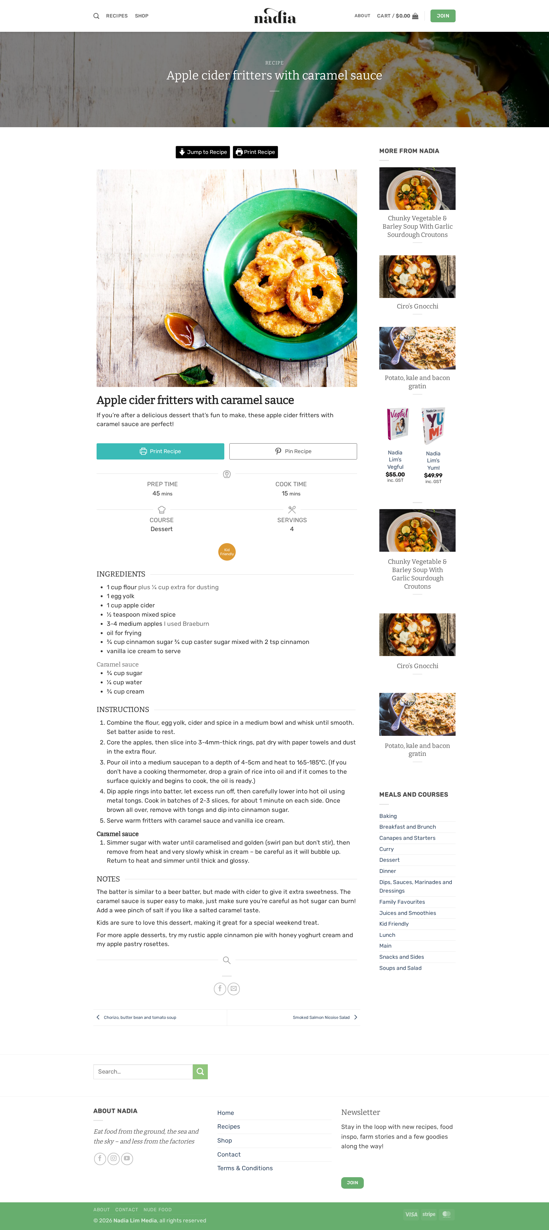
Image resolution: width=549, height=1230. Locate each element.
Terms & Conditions (245, 1168)
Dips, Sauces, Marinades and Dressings (415, 886)
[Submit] (200, 1071)
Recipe (274, 63)
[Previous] (379, 451)
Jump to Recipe (206, 152)
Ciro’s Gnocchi (417, 306)
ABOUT (362, 15)
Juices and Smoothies (407, 913)
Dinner (387, 871)
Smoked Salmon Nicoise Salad (322, 1017)
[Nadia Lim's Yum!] (433, 426)
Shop (142, 16)
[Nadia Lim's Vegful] (395, 425)
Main (385, 946)
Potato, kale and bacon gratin (417, 382)
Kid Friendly (394, 924)
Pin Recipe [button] (298, 451)
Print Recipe (259, 152)
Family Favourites (402, 902)
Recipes (117, 16)
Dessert (389, 860)
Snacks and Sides (401, 957)
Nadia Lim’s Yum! (433, 460)
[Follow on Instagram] (113, 1159)
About (101, 1210)
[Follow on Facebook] (100, 1159)
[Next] (449, 451)
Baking (388, 816)
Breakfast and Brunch (407, 827)
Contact (229, 1154)
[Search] (96, 16)
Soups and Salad (400, 968)
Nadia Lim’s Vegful (395, 459)
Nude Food (158, 1210)
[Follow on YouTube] (127, 1159)
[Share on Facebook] (220, 989)
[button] (397, 16)
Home (225, 1112)
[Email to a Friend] (233, 989)
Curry (386, 849)
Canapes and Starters (407, 838)
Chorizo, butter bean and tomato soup (139, 1017)
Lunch (387, 935)
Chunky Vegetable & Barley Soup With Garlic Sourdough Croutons (418, 226)
